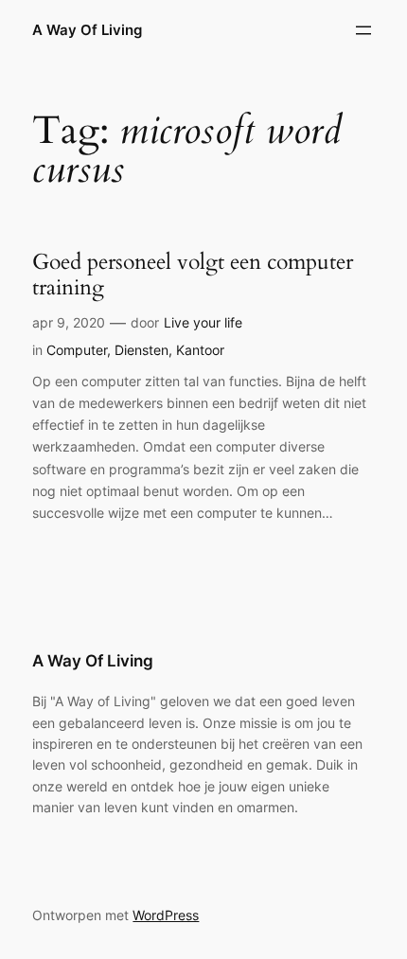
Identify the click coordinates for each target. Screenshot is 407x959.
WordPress (166, 915)
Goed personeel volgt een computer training (192, 275)
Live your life (203, 322)
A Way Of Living (87, 30)
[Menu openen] (363, 30)
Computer (76, 350)
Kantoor (200, 350)
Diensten (141, 350)
